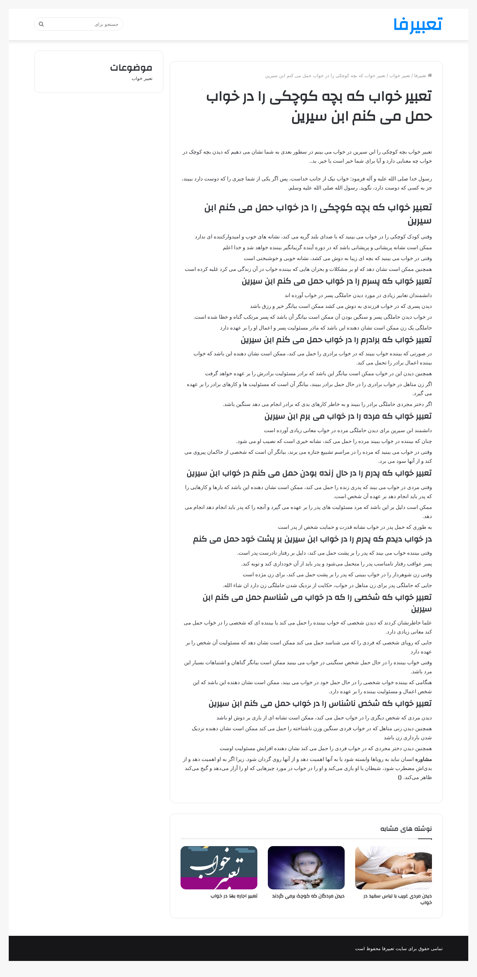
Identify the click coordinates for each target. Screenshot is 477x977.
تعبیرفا (421, 75)
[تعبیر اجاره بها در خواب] (219, 867)
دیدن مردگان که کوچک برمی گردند (308, 896)
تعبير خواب (399, 75)
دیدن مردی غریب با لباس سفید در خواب (398, 899)
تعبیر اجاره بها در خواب (234, 896)
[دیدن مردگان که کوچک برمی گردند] (306, 867)
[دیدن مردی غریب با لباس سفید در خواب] (393, 867)
